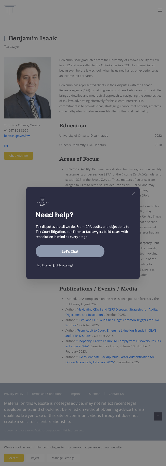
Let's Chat (70, 251)
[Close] (133, 193)
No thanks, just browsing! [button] (55, 265)
